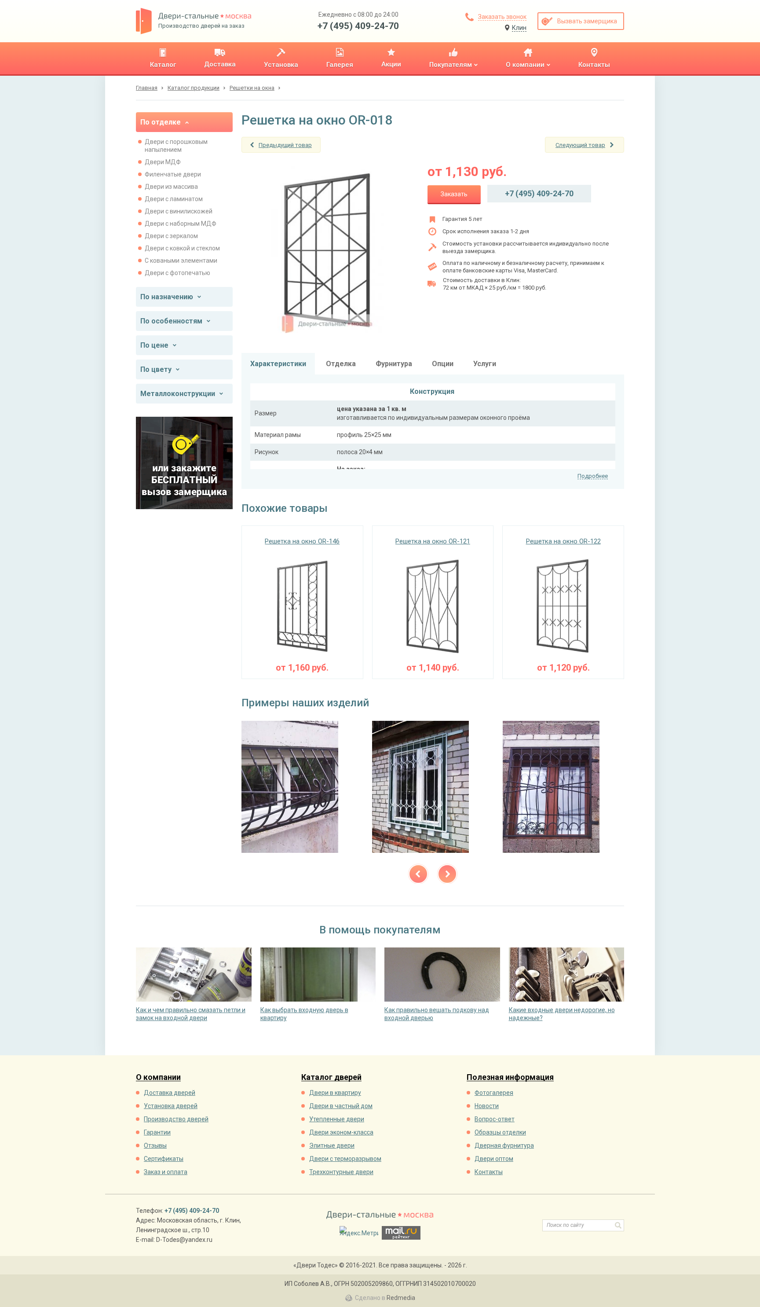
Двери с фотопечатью (177, 272)
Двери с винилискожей (178, 211)
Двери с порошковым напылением (176, 145)
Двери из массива (171, 186)
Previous (418, 874)
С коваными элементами (181, 260)
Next (447, 874)
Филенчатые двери (173, 174)
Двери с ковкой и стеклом (182, 248)
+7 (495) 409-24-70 (358, 26)
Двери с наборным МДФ (180, 223)
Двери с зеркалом (171, 235)
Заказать (454, 194)
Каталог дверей (331, 1077)
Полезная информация (510, 1077)
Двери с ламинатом (174, 198)
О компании (158, 1077)
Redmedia (401, 1297)
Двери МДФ (163, 161)
